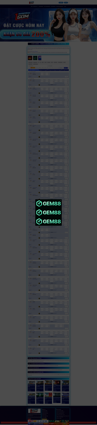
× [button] (60, 200)
